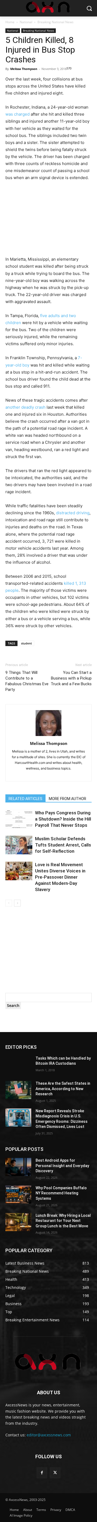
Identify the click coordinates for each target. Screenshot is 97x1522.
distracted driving (72, 512)
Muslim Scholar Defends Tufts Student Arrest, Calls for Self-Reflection (63, 845)
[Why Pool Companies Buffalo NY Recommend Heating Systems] (18, 1194)
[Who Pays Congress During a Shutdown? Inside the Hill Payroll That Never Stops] (18, 819)
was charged (17, 114)
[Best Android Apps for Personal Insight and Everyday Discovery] (18, 1167)
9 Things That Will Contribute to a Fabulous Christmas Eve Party (26, 681)
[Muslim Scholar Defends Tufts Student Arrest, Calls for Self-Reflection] (18, 845)
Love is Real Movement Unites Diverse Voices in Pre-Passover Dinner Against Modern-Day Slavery (60, 877)
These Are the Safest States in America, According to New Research (63, 1088)
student (26, 643)
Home (10, 22)
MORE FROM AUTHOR (67, 799)
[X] (55, 1472)
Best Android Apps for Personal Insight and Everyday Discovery (62, 1165)
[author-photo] (48, 736)
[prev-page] (8, 903)
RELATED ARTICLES (25, 799)
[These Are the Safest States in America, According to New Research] (18, 1090)
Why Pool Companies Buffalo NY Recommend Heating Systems (61, 1193)
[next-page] (17, 903)
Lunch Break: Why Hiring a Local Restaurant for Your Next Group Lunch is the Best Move (63, 1220)
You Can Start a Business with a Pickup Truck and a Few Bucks (71, 678)
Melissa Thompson (23, 69)
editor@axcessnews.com (49, 1434)
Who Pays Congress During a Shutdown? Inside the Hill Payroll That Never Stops (63, 819)
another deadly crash (25, 407)
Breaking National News (55, 22)
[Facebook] (42, 1472)
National (26, 22)
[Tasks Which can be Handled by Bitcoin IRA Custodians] (18, 1065)
